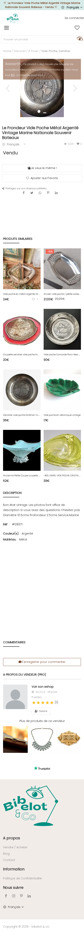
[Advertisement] (42, 585)
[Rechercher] (79, 38)
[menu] (6, 28)
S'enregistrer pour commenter (43, 662)
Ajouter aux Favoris (44, 178)
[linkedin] (29, 895)
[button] (44, 112)
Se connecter (74, 18)
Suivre (42, 711)
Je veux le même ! (44, 168)
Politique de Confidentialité (22, 878)
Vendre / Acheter (15, 847)
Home (7, 51)
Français (73, 7)
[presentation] (8, 88)
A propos (11, 838)
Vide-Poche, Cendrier (55, 51)
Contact (9, 860)
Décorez (19, 51)
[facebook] (6, 895)
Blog (6, 854)
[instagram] (14, 895)
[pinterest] (21, 895)
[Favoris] (77, 28)
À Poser (33, 51)
